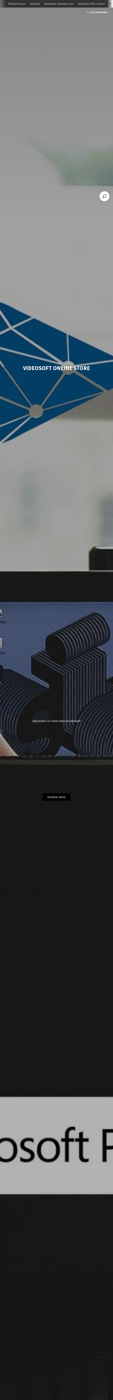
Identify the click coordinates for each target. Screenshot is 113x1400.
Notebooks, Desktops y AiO (58, 3)
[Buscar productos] (104, 196)
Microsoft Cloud (16, 3)
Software (35, 3)
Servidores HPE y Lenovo (91, 3)
